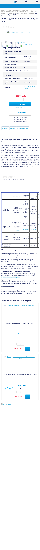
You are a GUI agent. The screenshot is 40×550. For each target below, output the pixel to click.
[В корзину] (27, 349)
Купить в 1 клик (20, 108)
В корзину (21, 104)
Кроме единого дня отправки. (10, 277)
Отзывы (12, 128)
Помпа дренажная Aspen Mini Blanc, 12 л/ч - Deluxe (20, 374)
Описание (5, 128)
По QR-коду (17, 230)
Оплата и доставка (22, 128)
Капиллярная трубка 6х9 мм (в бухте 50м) (20, 323)
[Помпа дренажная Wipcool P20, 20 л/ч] (2, 44)
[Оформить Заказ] (36, 2)
